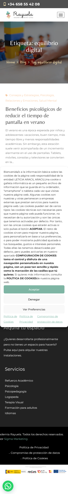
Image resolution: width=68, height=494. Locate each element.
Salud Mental (48, 100)
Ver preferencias (34, 309)
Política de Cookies (35, 458)
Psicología (47, 95)
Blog (23, 62)
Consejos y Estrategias (24, 95)
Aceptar (34, 289)
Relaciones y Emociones (21, 100)
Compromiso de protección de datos (35, 453)
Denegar (34, 299)
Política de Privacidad (34, 447)
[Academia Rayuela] (20, 15)
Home (11, 62)
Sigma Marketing (16, 439)
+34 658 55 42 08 (24, 4)
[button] (8, 486)
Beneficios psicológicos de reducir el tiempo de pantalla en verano (33, 115)
